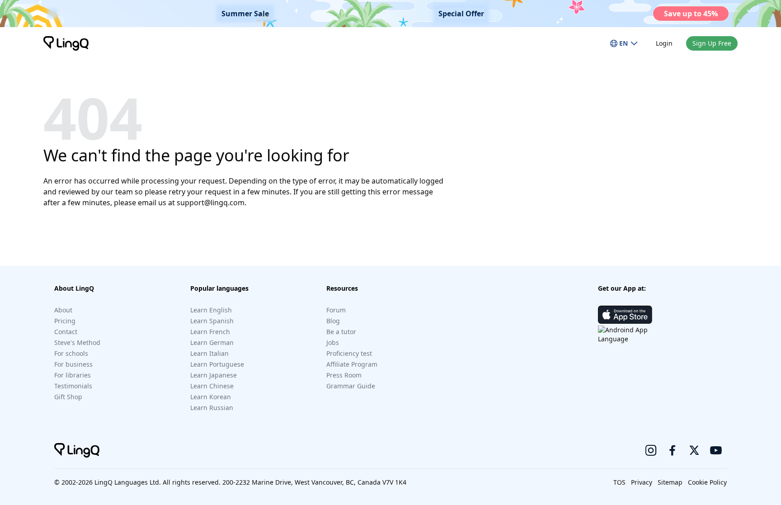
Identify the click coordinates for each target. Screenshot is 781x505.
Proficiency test (349, 353)
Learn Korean (210, 396)
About (63, 310)
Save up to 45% (691, 14)
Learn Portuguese (217, 364)
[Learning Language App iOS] (625, 315)
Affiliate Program (351, 364)
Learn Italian (209, 353)
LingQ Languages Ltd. (127, 482)
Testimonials (73, 386)
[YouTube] (716, 450)
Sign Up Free (711, 43)
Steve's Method (77, 342)
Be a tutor (341, 331)
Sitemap (670, 482)
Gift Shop (68, 396)
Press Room (344, 375)
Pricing (64, 320)
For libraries (72, 375)
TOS (619, 482)
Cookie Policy (707, 482)
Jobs (332, 342)
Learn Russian (211, 407)
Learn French (210, 331)
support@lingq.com (211, 203)
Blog (333, 320)
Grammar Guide (350, 386)
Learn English (211, 310)
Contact (65, 331)
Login (664, 43)
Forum (336, 310)
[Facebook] (672, 450)
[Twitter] (694, 450)
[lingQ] (66, 43)
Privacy (641, 482)
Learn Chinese (212, 386)
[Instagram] (651, 450)
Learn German (212, 342)
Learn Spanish (212, 320)
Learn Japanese (213, 375)
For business (73, 364)
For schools (71, 353)
